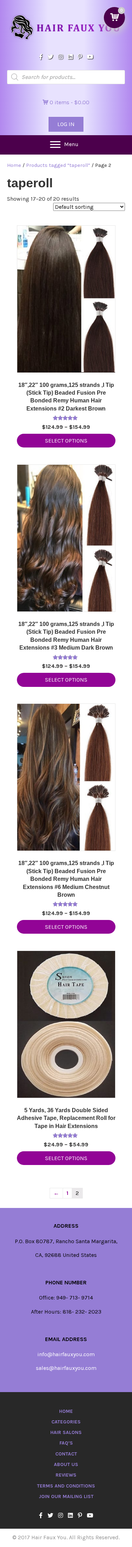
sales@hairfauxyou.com (66, 1368)
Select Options (66, 440)
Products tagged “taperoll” (58, 165)
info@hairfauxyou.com (66, 1354)
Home (14, 165)
